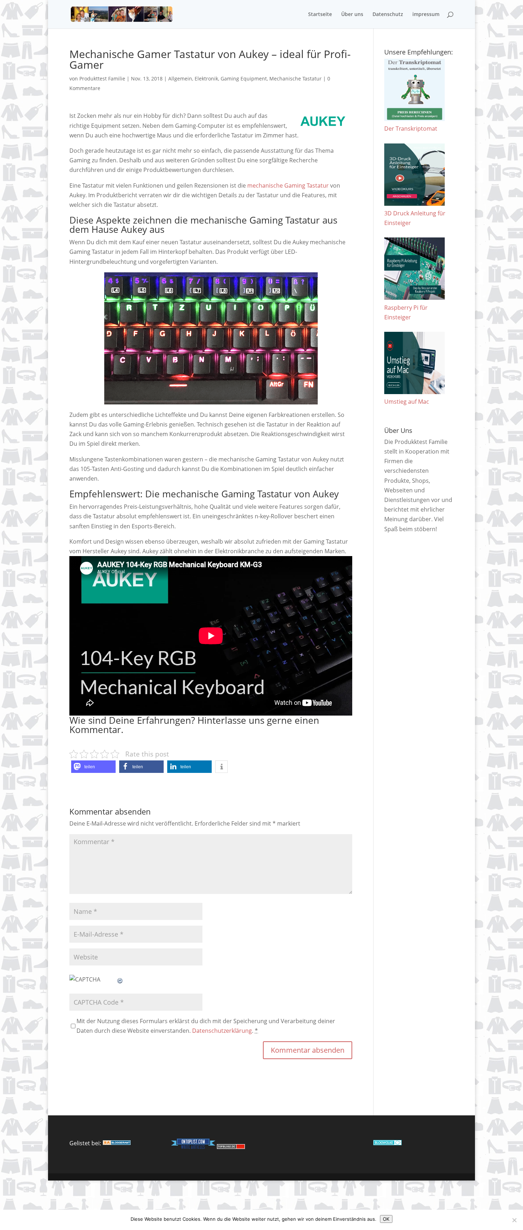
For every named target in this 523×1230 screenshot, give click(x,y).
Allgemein (180, 78)
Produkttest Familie (102, 78)
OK (386, 1219)
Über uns (352, 14)
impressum (425, 14)
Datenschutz (388, 14)
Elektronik (206, 78)
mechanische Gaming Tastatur (288, 185)
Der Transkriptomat (410, 128)
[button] (93, 766)
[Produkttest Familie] (116, 1143)
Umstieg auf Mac (406, 401)
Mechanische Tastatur (295, 78)
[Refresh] (120, 979)
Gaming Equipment (244, 78)
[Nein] (514, 1220)
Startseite (320, 14)
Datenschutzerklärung (222, 1031)
